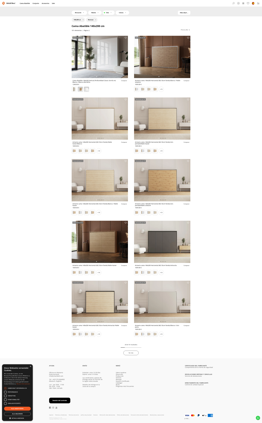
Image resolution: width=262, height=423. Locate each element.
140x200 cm (77, 20)
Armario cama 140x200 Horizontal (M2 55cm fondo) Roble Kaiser (95, 265)
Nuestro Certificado (122, 381)
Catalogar (119, 383)
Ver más (131, 353)
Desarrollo (119, 374)
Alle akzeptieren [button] (17, 408)
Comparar (124, 80)
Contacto (95, 415)
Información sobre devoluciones (107, 415)
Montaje (118, 379)
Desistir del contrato (60, 400)
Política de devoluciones (123, 415)
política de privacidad (86, 415)
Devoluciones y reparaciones (157, 415)
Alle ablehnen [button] (17, 414)
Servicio (118, 378)
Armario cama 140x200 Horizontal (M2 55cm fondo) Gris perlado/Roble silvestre (154, 204)
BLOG (118, 385)
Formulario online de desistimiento (139, 415)
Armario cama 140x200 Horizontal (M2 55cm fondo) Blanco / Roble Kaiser (95, 204)
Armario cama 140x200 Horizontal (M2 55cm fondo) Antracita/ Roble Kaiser (96, 326)
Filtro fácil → (184, 13)
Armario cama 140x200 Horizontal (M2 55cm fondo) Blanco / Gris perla (157, 326)
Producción (120, 376)
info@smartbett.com (56, 376)
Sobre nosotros (121, 373)
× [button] (30, 366)
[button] (17, 418)
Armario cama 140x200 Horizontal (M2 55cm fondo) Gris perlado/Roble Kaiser (154, 143)
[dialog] (17, 392)
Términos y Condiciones (61, 415)
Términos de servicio (74, 415)
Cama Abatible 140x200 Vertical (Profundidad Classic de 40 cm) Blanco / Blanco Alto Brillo (94, 81)
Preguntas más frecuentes (125, 386)
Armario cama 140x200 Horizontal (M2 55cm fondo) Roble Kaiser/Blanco (92, 143)
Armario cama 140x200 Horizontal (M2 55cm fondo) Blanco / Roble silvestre (157, 81)
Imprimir (51, 415)
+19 (161, 89)
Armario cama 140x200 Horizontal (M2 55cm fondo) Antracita (156, 265)
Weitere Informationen (23, 384)
